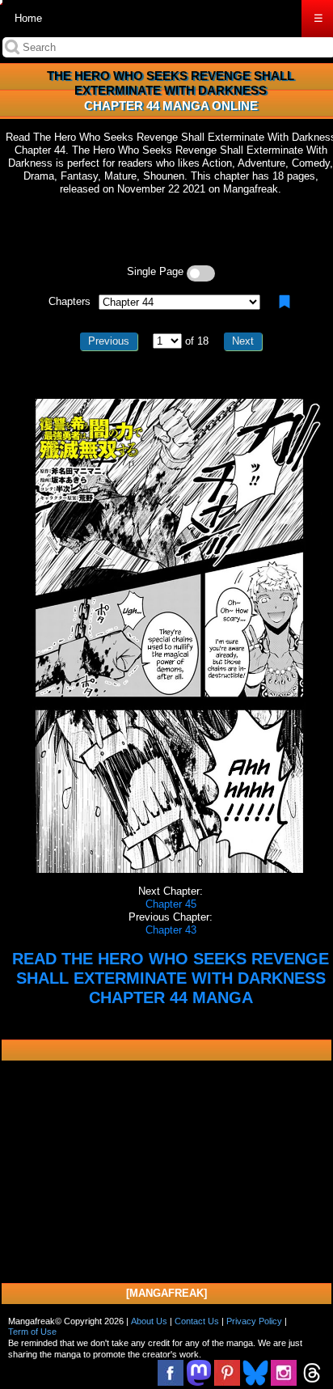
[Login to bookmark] (284, 302)
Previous (108, 341)
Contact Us (197, 1321)
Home (28, 18)
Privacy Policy (254, 1321)
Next (243, 341)
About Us (149, 1321)
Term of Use (32, 1331)
